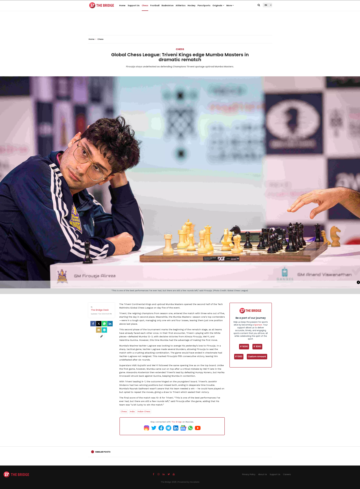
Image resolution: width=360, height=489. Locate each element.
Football (154, 5)
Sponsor (258, 324)
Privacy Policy (248, 474)
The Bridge (176, 422)
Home (122, 5)
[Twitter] (99, 323)
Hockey (191, 5)
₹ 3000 (257, 346)
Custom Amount (257, 356)
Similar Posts (102, 451)
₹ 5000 (244, 346)
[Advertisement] (180, 27)
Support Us (134, 5)
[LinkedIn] (110, 323)
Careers (287, 474)
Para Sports (204, 5)
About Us (262, 474)
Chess (145, 5)
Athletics (180, 5)
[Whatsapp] (104, 323)
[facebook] (93, 323)
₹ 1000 (238, 356)
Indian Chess (144, 411)
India (132, 411)
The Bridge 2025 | (169, 482)
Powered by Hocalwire (188, 482)
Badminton (168, 5)
